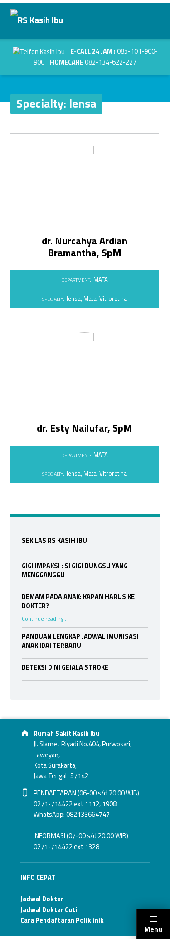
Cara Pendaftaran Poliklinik (62, 920)
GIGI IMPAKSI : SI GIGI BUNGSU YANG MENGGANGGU (75, 570)
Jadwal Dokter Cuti (48, 910)
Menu (153, 929)
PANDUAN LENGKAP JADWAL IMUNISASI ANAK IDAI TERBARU (80, 641)
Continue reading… (45, 619)
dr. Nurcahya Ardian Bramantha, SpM (84, 246)
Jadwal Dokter (41, 899)
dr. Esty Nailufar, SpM (84, 428)
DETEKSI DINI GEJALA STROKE (65, 667)
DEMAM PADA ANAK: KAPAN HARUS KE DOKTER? (78, 601)
